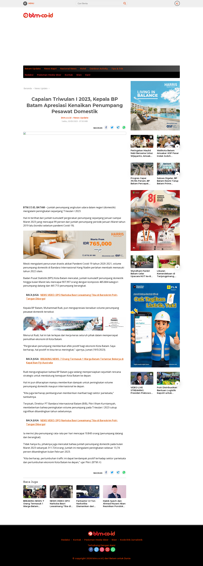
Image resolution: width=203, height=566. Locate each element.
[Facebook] (91, 549)
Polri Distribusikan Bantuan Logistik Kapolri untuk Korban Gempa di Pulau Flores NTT (167, 390)
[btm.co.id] (38, 15)
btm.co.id (66, 117)
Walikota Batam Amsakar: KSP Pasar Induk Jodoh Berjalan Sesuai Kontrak (168, 153)
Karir (88, 75)
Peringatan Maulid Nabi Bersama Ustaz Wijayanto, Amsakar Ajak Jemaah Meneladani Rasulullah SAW (142, 153)
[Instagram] (102, 549)
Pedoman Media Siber (49, 75)
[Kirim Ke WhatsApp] (124, 127)
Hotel (83, 68)
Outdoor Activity (99, 68)
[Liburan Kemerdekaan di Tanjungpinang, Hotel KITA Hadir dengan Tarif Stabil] (168, 261)
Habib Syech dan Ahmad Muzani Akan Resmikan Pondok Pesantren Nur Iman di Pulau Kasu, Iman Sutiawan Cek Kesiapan (114, 504)
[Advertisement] (101, 43)
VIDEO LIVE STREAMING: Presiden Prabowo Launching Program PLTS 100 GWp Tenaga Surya (142, 390)
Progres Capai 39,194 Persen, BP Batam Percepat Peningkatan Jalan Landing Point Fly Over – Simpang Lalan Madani (141, 181)
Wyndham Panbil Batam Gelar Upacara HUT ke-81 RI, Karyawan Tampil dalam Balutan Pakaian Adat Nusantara (142, 274)
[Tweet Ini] (112, 127)
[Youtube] (107, 549)
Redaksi (29, 75)
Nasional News (68, 68)
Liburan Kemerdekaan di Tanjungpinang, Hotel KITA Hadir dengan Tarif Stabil (167, 274)
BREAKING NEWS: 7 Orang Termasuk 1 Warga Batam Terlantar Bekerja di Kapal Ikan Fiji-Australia (34, 504)
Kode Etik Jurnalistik (131, 539)
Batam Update (33, 68)
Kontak (69, 75)
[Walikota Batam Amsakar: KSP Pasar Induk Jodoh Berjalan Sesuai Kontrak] (168, 141)
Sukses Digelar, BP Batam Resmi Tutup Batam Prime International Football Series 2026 (168, 181)
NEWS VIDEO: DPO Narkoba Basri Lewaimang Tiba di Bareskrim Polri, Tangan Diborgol (60, 504)
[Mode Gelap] (177, 3)
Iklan (79, 75)
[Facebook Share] (106, 127)
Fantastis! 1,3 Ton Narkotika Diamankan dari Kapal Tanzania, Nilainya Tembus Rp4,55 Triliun (85, 504)
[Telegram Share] (118, 127)
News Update (80, 117)
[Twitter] (96, 549)
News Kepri (50, 68)
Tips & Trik (117, 68)
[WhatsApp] (113, 549)
